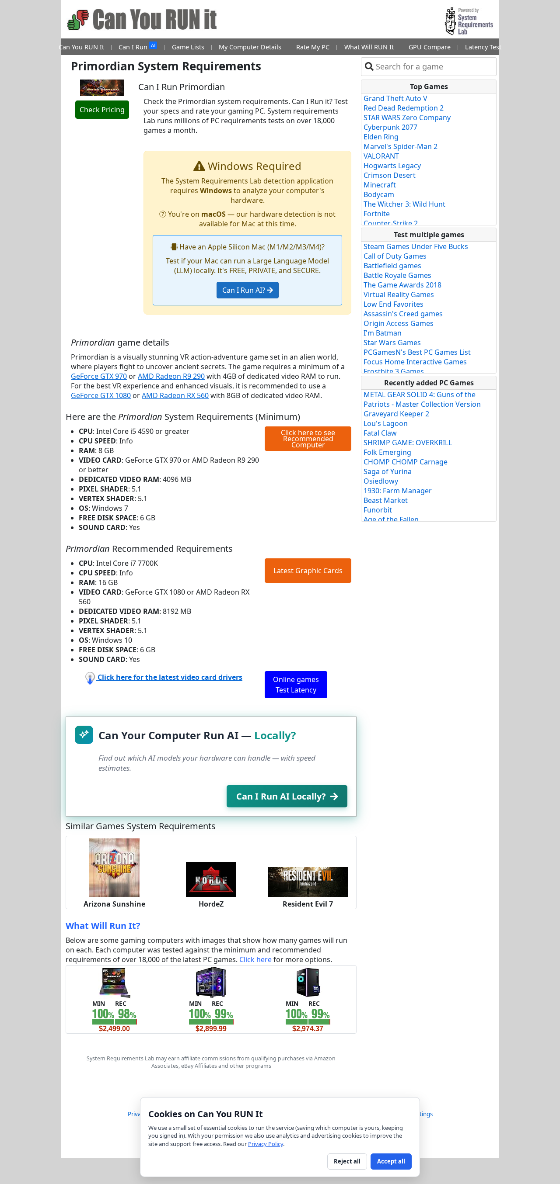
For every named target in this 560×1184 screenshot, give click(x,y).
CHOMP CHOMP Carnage (406, 462)
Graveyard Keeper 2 (396, 414)
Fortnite (377, 213)
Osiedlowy (381, 481)
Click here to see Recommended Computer (308, 439)
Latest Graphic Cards (308, 570)
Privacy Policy (265, 1144)
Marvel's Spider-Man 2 (401, 146)
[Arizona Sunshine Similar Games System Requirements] (114, 867)
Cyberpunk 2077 (390, 127)
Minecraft (380, 185)
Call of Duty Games (395, 256)
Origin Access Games (399, 323)
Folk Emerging (387, 452)
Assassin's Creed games (403, 314)
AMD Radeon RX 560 (175, 395)
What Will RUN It (369, 47)
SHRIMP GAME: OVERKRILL (408, 442)
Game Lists (188, 47)
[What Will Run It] (114, 982)
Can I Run (137, 46)
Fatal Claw (380, 433)
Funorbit (378, 510)
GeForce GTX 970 (99, 376)
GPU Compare (430, 47)
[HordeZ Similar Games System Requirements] (211, 878)
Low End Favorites (394, 304)
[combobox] (434, 66)
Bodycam (379, 194)
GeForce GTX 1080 (101, 395)
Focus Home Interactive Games (415, 362)
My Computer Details (250, 47)
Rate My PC (312, 47)
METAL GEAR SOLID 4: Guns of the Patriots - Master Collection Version (422, 399)
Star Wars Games (392, 342)
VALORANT (381, 156)
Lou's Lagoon (386, 423)
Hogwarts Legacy (392, 165)
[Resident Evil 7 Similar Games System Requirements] (308, 881)
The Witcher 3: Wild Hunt (404, 204)
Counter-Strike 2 (391, 223)
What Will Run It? (103, 925)
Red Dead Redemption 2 (404, 108)
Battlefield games (392, 265)
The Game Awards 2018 (402, 285)
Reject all (347, 1161)
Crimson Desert (390, 175)
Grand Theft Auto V (395, 98)
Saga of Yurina (388, 471)
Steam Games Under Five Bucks (416, 246)
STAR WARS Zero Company (407, 117)
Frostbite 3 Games (394, 371)
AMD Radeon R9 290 (171, 376)
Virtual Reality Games (399, 294)
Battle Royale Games (397, 275)
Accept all (391, 1161)
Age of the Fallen (391, 519)
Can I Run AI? (244, 290)
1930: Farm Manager (398, 490)
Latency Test (483, 47)
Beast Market (386, 500)
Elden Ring (381, 137)
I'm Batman (383, 333)
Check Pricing (102, 109)
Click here (255, 959)
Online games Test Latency (296, 685)
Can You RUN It (81, 47)
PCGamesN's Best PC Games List (417, 352)
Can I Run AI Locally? (281, 796)
